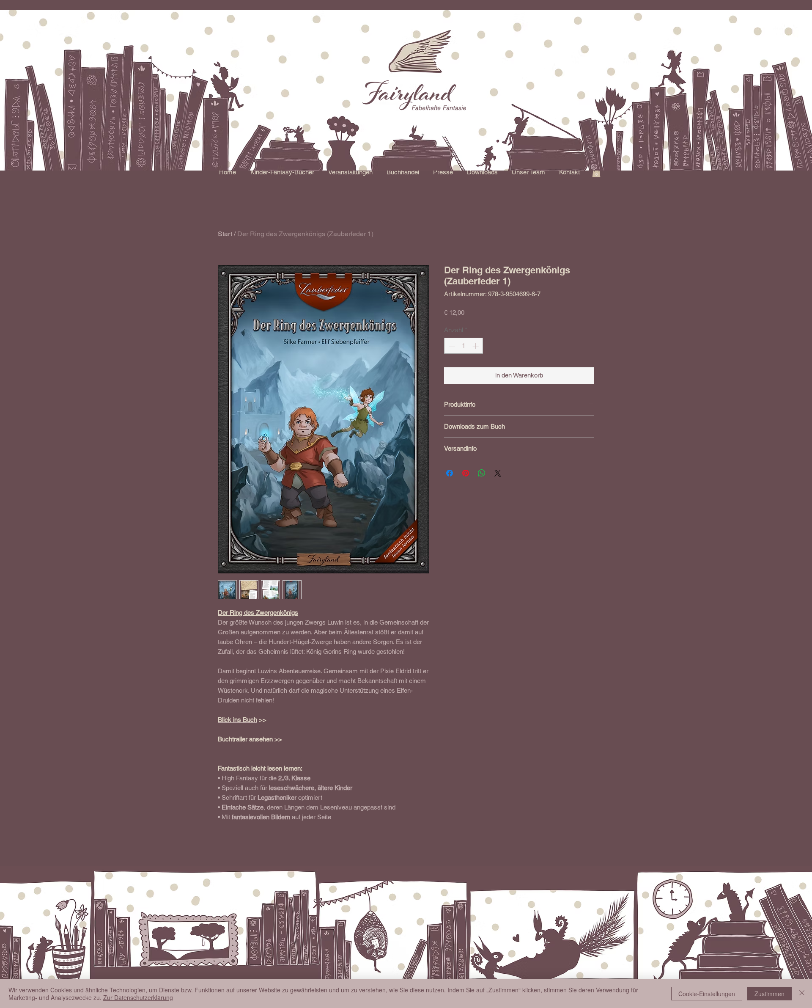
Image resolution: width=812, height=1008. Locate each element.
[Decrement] (451, 346)
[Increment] (476, 346)
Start (225, 234)
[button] (282, 172)
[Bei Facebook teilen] (449, 473)
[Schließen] (802, 993)
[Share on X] (498, 473)
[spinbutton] (464, 346)
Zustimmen (769, 993)
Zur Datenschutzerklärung (138, 997)
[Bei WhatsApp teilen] (482, 473)
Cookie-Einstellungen (706, 993)
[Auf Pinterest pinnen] (466, 473)
